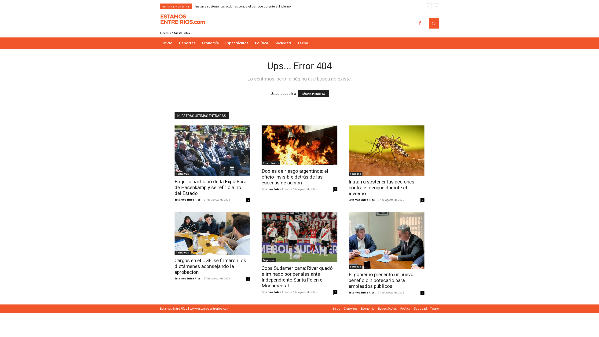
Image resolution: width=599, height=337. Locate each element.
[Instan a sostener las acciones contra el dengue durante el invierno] (386, 150)
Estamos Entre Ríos (188, 199)
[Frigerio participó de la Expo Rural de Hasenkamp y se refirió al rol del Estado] (212, 150)
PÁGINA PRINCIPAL (313, 93)
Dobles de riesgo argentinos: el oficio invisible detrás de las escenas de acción (295, 177)
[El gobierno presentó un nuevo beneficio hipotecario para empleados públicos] (386, 240)
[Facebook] (420, 23)
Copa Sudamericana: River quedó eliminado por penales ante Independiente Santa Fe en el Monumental (297, 277)
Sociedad (355, 174)
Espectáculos (271, 163)
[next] (436, 6)
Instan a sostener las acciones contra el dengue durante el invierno (243, 6)
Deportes (268, 260)
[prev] (428, 6)
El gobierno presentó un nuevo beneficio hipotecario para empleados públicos (381, 280)
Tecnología (183, 173)
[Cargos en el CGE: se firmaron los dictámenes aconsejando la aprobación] (212, 233)
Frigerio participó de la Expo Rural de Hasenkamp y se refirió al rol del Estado (211, 187)
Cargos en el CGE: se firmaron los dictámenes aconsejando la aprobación (210, 266)
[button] (434, 23)
